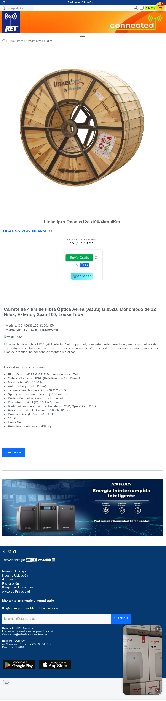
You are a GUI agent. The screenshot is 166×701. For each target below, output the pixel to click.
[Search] (3, 8)
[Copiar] (51, 231)
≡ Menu (150, 8)
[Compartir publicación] (76, 265)
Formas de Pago (14, 571)
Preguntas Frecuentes (18, 587)
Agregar (84, 276)
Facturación (10, 583)
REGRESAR (13, 452)
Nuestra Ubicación (15, 575)
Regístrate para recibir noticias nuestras (30, 608)
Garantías (9, 579)
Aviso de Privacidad (16, 591)
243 (86, 264)
